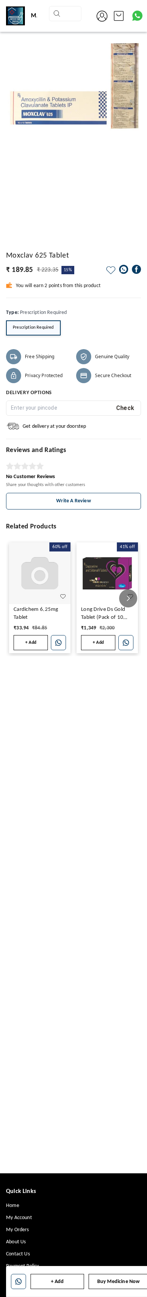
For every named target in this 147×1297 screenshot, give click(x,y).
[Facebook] (136, 269)
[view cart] (119, 16)
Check (125, 408)
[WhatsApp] (123, 269)
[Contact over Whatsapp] (137, 16)
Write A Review (73, 501)
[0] (119, 16)
